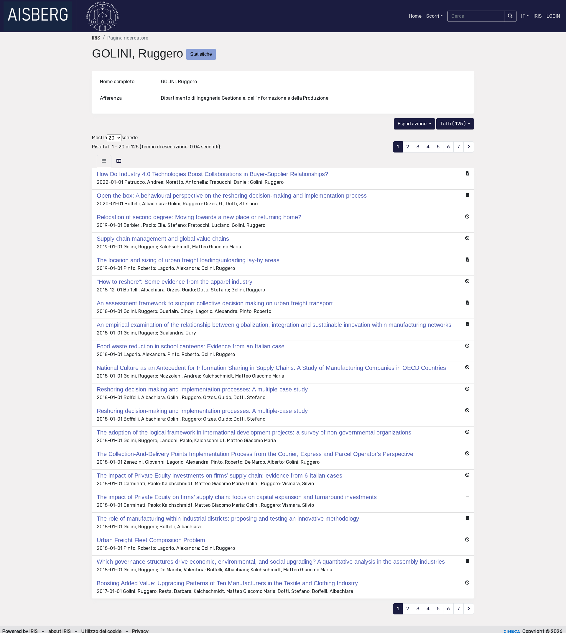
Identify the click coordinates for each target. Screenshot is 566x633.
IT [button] (523, 16)
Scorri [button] (432, 16)
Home (415, 16)
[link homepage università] (102, 16)
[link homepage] (40, 16)
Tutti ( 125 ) (453, 124)
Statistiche (201, 54)
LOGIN (553, 16)
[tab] (104, 161)
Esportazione (413, 124)
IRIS (538, 16)
